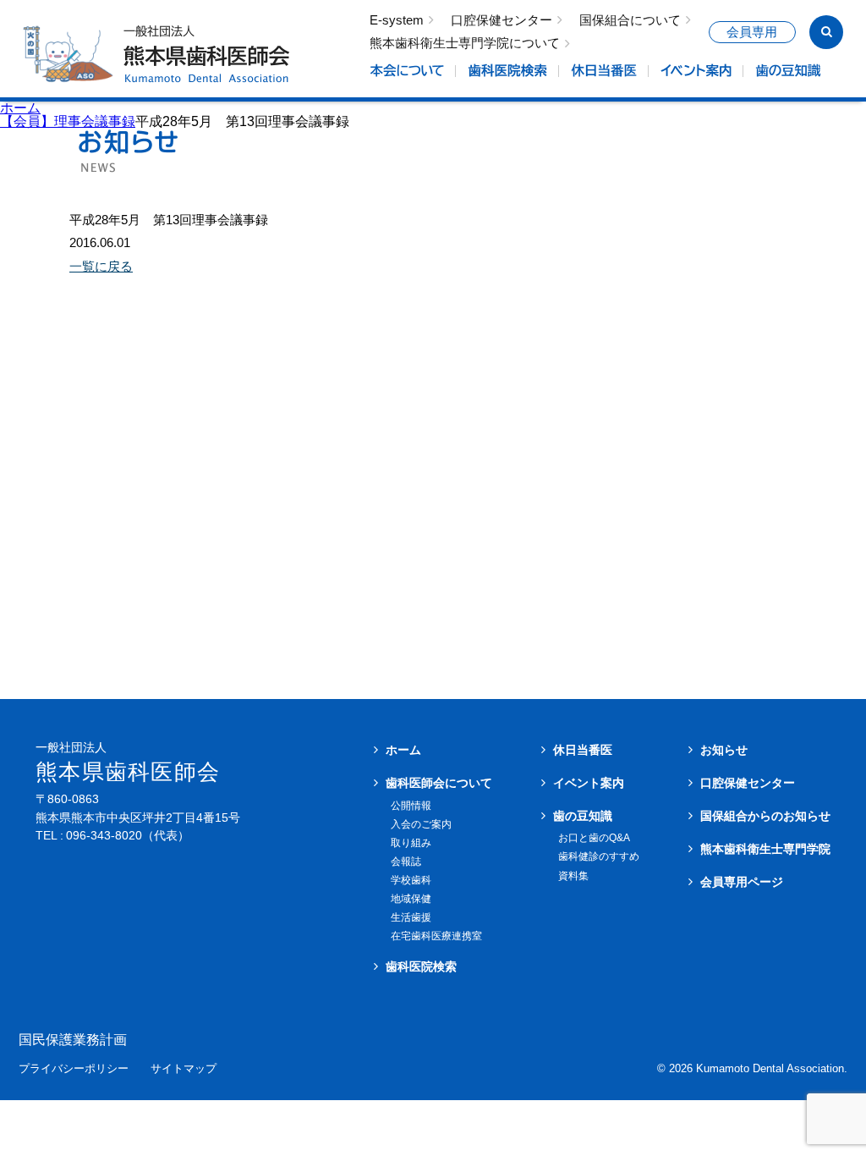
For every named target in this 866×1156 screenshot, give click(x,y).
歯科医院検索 (421, 966)
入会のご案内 (421, 824)
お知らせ (724, 750)
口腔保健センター (501, 20)
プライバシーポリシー (74, 1069)
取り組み (411, 843)
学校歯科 (411, 880)
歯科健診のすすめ (598, 856)
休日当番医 (582, 750)
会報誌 (406, 861)
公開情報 (411, 806)
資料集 (573, 876)
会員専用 (751, 32)
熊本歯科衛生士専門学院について (465, 43)
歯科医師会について (439, 783)
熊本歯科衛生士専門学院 (765, 849)
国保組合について (630, 20)
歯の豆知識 (582, 816)
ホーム (20, 108)
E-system (397, 20)
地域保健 (411, 899)
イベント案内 (588, 783)
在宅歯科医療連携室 (436, 936)
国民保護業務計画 (73, 1040)
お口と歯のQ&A (594, 838)
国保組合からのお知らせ (765, 816)
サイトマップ (183, 1069)
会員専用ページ (741, 882)
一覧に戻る (101, 266)
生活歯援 (411, 917)
